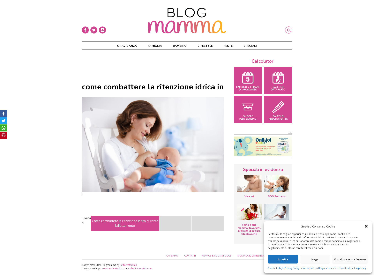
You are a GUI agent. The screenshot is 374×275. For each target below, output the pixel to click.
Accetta (283, 259)
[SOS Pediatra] (276, 183)
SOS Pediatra (277, 196)
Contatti (190, 255)
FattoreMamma (128, 265)
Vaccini (249, 196)
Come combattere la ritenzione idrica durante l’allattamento (125, 223)
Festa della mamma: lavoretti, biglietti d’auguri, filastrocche (249, 229)
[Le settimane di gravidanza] (276, 212)
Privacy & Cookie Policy (216, 255)
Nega (314, 259)
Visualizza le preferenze (350, 259)
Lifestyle (205, 46)
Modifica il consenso (250, 255)
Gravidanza (127, 46)
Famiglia (155, 46)
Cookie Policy (275, 268)
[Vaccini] (249, 183)
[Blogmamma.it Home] (187, 20)
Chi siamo (172, 255)
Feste (228, 46)
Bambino (180, 46)
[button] (366, 226)
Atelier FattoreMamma (139, 268)
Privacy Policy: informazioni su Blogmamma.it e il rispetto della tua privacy (325, 268)
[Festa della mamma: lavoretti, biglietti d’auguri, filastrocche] (249, 212)
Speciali (250, 46)
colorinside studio (112, 268)
